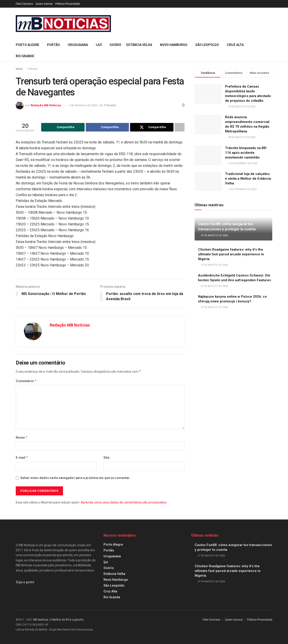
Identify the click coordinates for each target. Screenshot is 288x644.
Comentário (26, 381)
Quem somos (44, 3)
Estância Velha (139, 45)
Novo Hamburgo (173, 45)
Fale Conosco (24, 3)
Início (19, 68)
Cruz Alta (235, 45)
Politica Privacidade (67, 3)
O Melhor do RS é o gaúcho (66, 619)
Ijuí (99, 45)
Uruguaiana (78, 45)
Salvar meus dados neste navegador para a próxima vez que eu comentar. (75, 478)
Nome (22, 437)
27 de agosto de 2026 (214, 235)
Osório (115, 45)
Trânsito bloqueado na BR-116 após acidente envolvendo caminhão (246, 152)
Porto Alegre (27, 45)
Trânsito (32, 68)
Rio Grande (25, 56)
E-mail (22, 457)
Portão (53, 45)
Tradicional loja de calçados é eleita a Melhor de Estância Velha (248, 178)
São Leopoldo (207, 45)
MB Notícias (40, 619)
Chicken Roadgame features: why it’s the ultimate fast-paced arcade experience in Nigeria (231, 254)
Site (106, 457)
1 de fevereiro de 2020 (82, 105)
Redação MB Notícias (46, 105)
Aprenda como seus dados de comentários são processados (123, 502)
